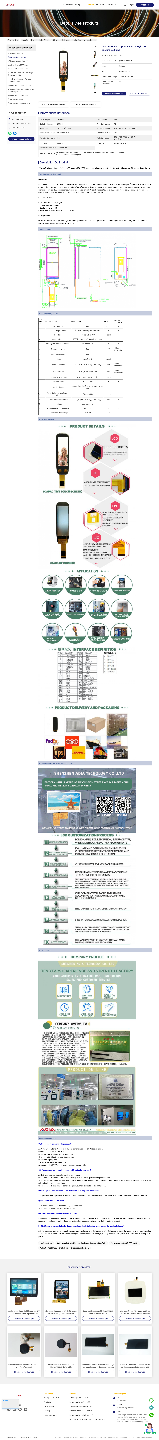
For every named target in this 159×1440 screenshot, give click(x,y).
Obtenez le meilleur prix (114, 93)
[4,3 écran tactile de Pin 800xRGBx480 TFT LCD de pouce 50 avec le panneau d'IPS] (24, 1291)
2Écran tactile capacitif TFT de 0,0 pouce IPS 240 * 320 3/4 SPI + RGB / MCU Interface (61, 1312)
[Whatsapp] (10, 133)
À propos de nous (80, 4)
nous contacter (113, 4)
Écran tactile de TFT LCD (40, 40)
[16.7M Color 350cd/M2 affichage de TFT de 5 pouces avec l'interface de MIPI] (135, 1344)
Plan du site (32, 1437)
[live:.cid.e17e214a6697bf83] (26, 1409)
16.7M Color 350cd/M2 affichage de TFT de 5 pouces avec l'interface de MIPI (135, 1365)
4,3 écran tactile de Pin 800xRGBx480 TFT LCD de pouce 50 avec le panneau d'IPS (24, 1312)
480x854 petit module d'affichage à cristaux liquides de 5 (64, 1248)
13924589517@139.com (21, 123)
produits (90, 4)
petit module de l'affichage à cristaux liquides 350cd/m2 (81, 1243)
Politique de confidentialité (17, 1437)
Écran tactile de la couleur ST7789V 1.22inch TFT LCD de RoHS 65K (61, 1365)
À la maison (68, 4)
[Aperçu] (19, 1398)
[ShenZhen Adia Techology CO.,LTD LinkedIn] (9, 1409)
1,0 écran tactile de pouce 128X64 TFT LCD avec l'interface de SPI (24, 1365)
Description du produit (85, 104)
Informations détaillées (53, 104)
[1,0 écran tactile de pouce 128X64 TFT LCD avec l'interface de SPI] (24, 1345)
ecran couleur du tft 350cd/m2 (124, 1243)
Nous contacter (50, 1415)
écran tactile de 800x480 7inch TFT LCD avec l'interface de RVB (98, 1312)
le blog (47, 1411)
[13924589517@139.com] (151, 1407)
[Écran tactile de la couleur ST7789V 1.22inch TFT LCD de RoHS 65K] (61, 1345)
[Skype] (15, 133)
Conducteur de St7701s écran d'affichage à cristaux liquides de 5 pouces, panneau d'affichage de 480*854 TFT (98, 1365)
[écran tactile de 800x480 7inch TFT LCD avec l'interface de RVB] (98, 1291)
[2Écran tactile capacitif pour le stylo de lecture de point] (63, 70)
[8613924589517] (14, 1409)
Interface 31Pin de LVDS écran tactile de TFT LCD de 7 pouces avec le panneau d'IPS (135, 1312)
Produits (25, 40)
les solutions (101, 4)
